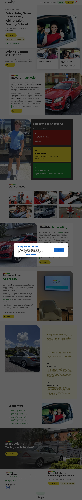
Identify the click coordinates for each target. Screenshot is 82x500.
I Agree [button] (59, 250)
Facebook (33, 254)
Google (28, 254)
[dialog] (41, 250)
